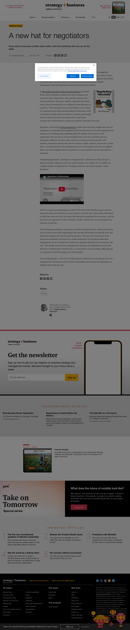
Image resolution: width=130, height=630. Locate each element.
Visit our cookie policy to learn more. (77, 71)
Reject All (73, 76)
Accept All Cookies (87, 76)
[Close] (94, 65)
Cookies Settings (44, 76)
